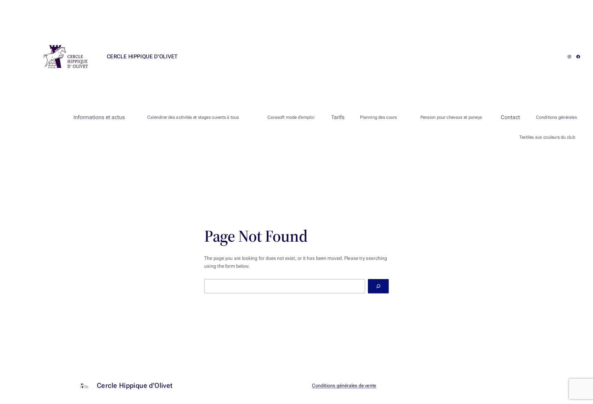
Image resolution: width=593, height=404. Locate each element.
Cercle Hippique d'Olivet (142, 56)
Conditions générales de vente (344, 386)
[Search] (378, 286)
